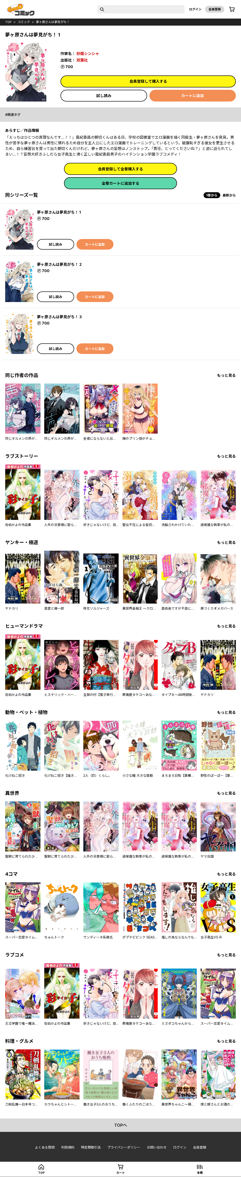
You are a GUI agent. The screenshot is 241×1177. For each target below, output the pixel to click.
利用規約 (67, 1147)
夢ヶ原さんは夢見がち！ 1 (59, 212)
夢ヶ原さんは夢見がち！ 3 (59, 316)
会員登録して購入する (148, 81)
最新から (229, 195)
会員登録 (215, 9)
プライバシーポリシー (123, 1147)
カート (120, 1172)
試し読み (103, 95)
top (8, 22)
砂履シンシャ (87, 53)
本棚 (200, 1172)
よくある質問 (45, 1147)
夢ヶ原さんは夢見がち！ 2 (59, 264)
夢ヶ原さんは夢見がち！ (53, 22)
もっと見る (226, 375)
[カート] (232, 9)
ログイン (195, 9)
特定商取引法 (91, 1147)
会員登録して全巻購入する (120, 169)
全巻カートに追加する (120, 183)
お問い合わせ (157, 1147)
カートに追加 (192, 95)
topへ (120, 1125)
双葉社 (82, 60)
